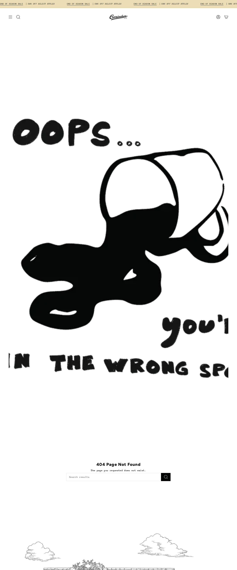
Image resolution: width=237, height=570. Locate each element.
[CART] (226, 17)
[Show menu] (10, 17)
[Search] (166, 477)
